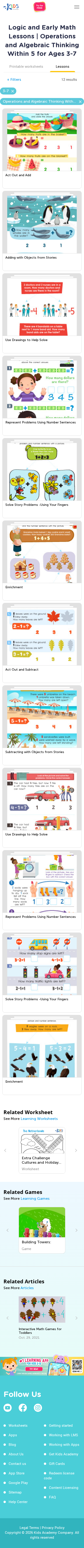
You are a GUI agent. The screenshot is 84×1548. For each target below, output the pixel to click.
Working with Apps (64, 1444)
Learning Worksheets (39, 1118)
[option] (42, 1150)
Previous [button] (6, 1150)
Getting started (61, 1425)
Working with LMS (63, 1435)
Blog (12, 1444)
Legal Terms (29, 1527)
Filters (14, 79)
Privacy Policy (53, 1527)
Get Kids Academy (63, 1454)
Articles (27, 1288)
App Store (16, 1473)
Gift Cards (57, 1463)
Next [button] (75, 1150)
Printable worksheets (26, 66)
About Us (16, 1454)
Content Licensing (63, 1487)
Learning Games (35, 1198)
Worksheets (18, 1425)
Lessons (62, 66)
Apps (13, 1435)
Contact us (17, 1463)
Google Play (18, 1482)
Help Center (18, 1501)
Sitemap (15, 1492)
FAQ (52, 1497)
